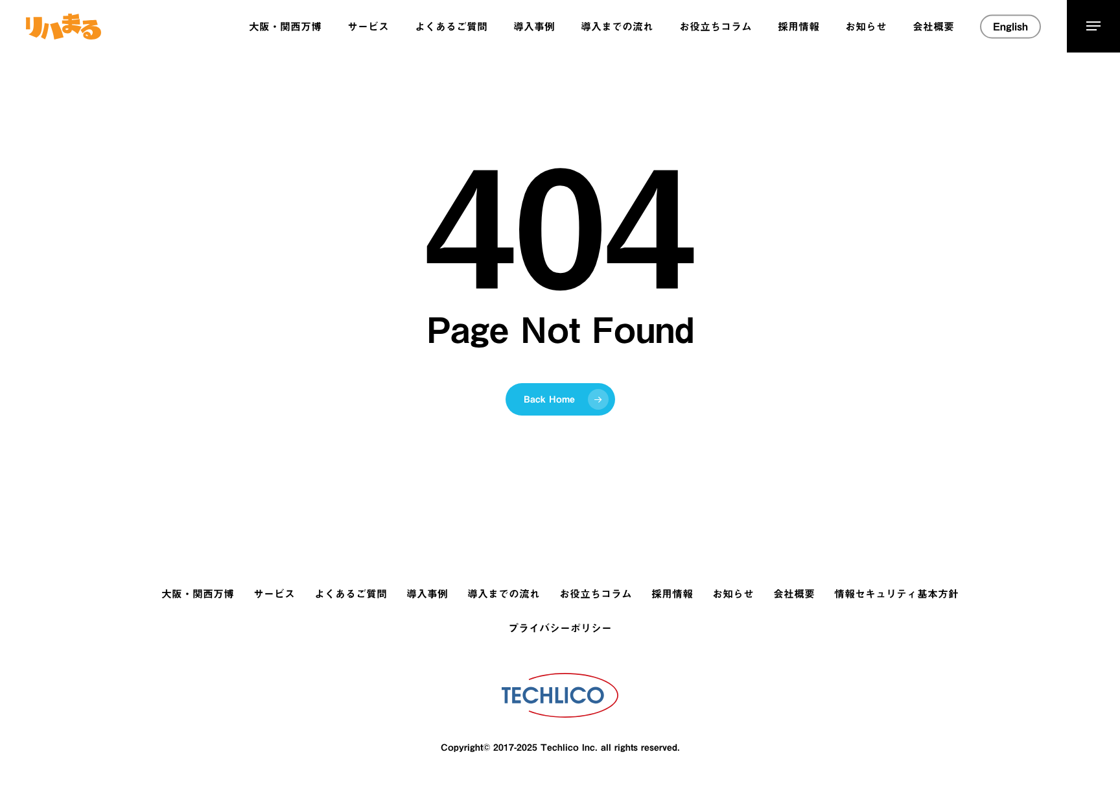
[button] (1093, 26)
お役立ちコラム (595, 594)
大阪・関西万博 (197, 594)
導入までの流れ (503, 594)
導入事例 (427, 594)
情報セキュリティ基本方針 (896, 594)
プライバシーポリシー (560, 628)
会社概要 (794, 594)
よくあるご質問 (350, 594)
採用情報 (672, 594)
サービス (274, 594)
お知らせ (733, 594)
